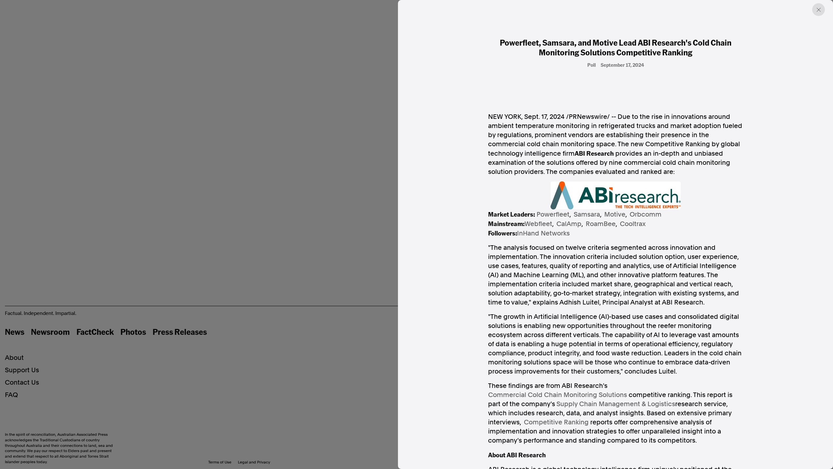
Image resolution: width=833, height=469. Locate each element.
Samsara (587, 214)
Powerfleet (553, 214)
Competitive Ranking (556, 422)
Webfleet (538, 224)
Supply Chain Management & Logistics (615, 404)
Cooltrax (633, 224)
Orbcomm (646, 214)
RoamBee (601, 224)
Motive (614, 214)
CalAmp (568, 224)
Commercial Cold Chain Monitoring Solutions (557, 395)
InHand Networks (543, 233)
